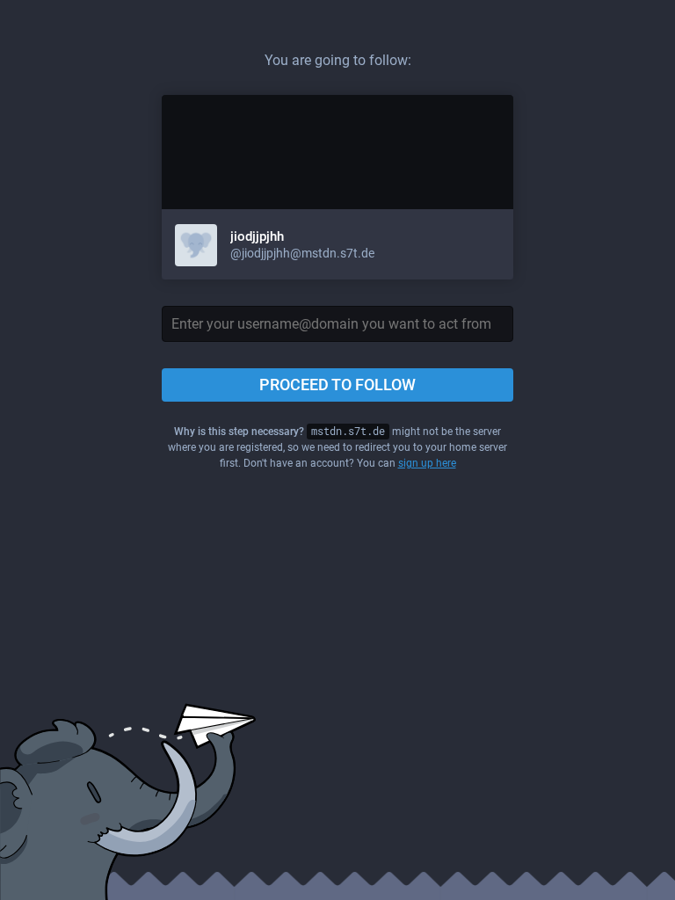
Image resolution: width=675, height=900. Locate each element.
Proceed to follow (337, 384)
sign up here (427, 463)
